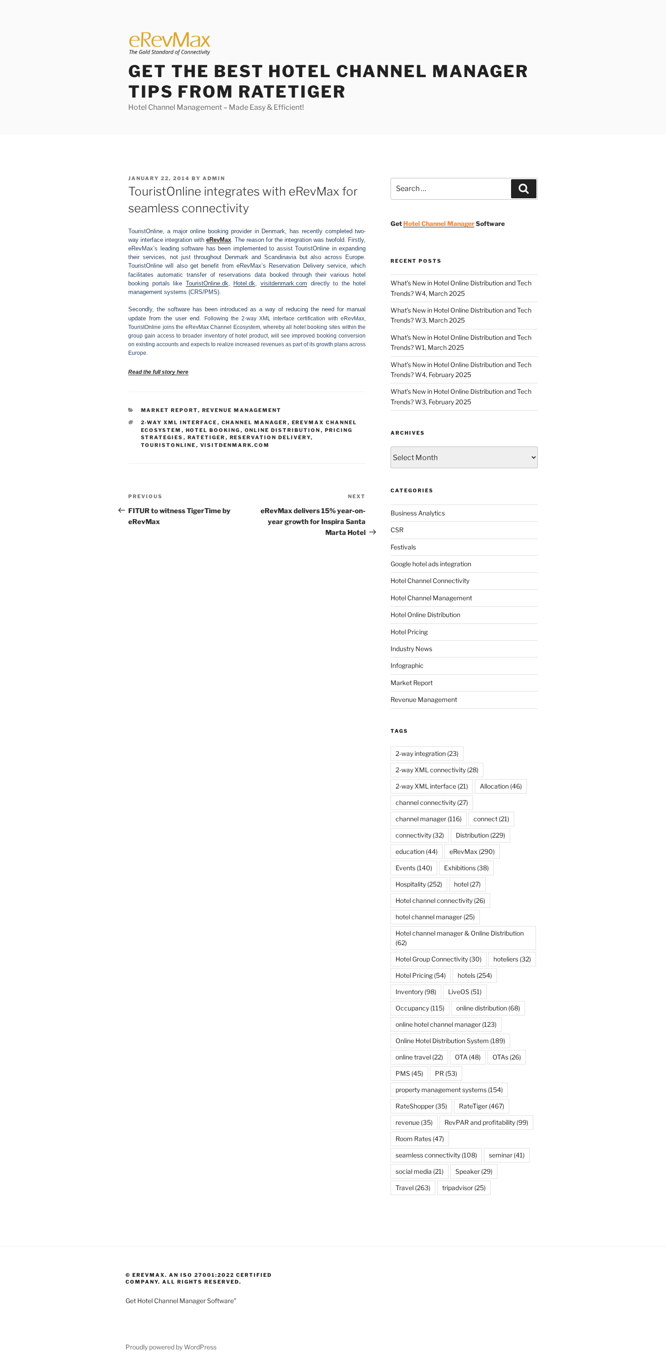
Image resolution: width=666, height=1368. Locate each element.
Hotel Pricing (409, 632)
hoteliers (512, 959)
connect (491, 819)
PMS (409, 1073)
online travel (419, 1057)
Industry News (411, 648)
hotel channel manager (435, 917)
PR (446, 1073)
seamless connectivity (436, 1155)
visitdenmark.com (235, 445)
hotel (467, 884)
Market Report (169, 410)
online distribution (283, 430)
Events (414, 868)
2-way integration (427, 753)
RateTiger (207, 437)
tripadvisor (464, 1187)
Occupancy (420, 1008)
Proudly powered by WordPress (171, 1347)
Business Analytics (418, 513)
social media (420, 1171)
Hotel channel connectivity (440, 900)
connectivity (420, 835)
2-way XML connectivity (437, 770)
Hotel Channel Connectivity (430, 580)
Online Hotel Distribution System (450, 1040)
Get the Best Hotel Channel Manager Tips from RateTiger (328, 81)
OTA (468, 1057)
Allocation (501, 786)
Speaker (473, 1171)
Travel (413, 1187)
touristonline (168, 445)
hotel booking (213, 430)
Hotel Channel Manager (438, 223)
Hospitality (419, 884)
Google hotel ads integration (431, 564)
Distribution (480, 835)
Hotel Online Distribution (425, 614)
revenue (414, 1122)
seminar (507, 1155)
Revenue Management (242, 410)
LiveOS (465, 991)
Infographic (407, 665)
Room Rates (420, 1138)
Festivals (403, 547)
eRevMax (472, 851)
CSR (397, 530)
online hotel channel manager (446, 1024)
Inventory (416, 991)
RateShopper (421, 1106)
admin (214, 178)
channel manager (255, 422)
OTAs (506, 1057)
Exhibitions (466, 868)
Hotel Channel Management (431, 598)
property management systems (449, 1089)
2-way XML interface (179, 422)
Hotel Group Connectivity (439, 959)
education (417, 851)
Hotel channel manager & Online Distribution (460, 937)
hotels (475, 975)
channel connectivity (432, 802)
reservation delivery (270, 437)
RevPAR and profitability (486, 1122)
